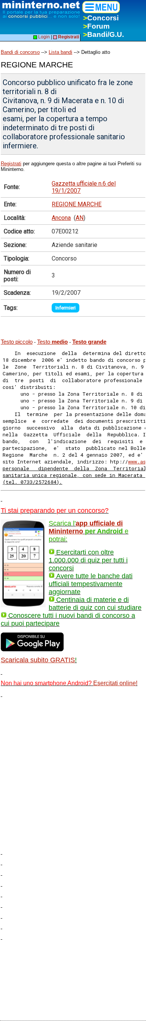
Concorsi (101, 18)
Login (43, 37)
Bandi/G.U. (103, 34)
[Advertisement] (73, 770)
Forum (96, 26)
